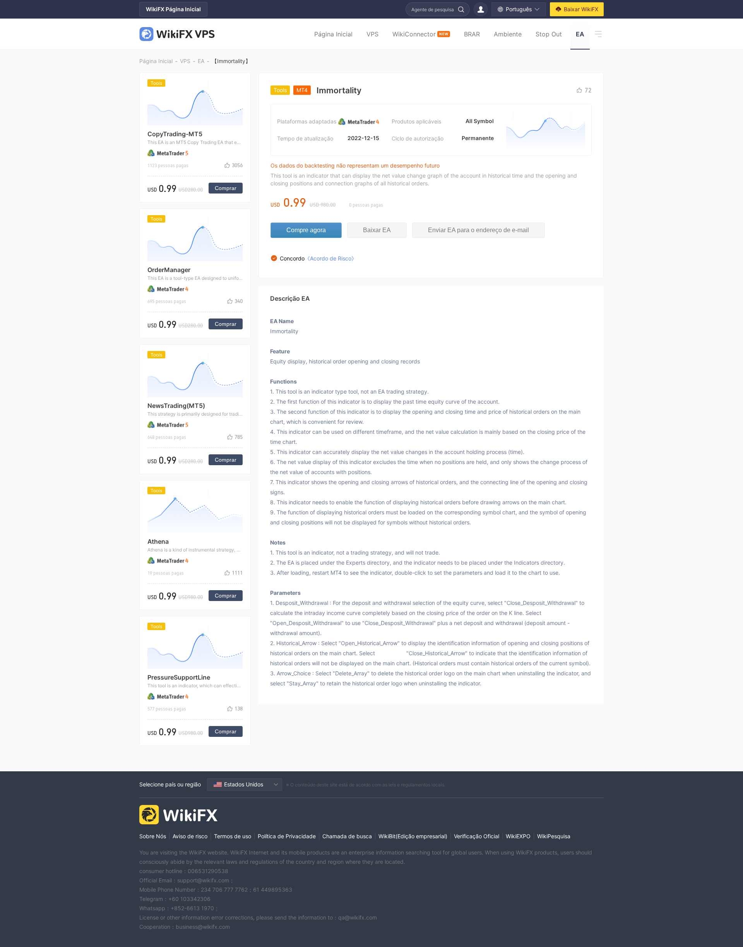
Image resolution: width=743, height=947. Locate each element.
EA (580, 34)
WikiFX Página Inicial (173, 9)
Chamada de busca (347, 836)
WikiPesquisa (553, 836)
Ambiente (508, 34)
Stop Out (549, 34)
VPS (372, 34)
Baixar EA (377, 230)
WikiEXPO (518, 836)
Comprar (225, 188)
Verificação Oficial (476, 836)
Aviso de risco (190, 836)
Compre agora (306, 230)
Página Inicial (333, 34)
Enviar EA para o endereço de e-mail (478, 230)
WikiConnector (420, 34)
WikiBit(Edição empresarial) (412, 836)
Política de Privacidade (287, 836)
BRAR (472, 34)
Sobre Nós (152, 836)
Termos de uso (232, 836)
